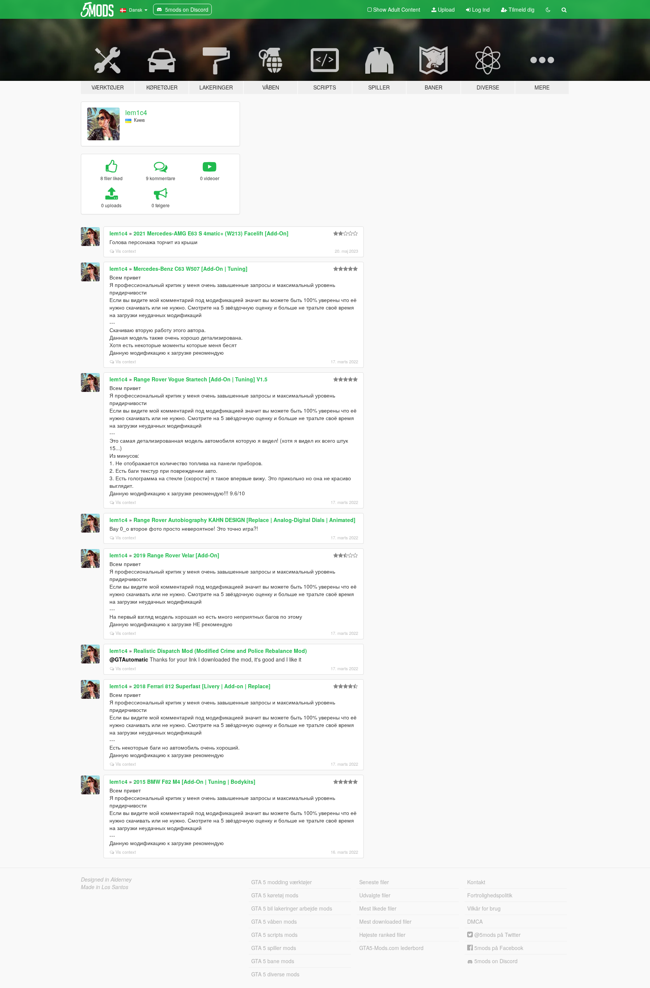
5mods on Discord (495, 961)
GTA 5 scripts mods (274, 934)
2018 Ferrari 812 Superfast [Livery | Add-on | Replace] (202, 686)
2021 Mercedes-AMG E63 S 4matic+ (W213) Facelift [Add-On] (211, 233)
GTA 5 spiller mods (273, 948)
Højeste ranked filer (382, 934)
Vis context (125, 251)
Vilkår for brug (484, 908)
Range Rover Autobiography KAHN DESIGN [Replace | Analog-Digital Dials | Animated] (244, 520)
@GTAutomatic (128, 659)
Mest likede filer (377, 908)
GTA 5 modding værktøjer (281, 882)
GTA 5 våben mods (274, 921)
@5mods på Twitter (497, 934)
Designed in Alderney (106, 879)
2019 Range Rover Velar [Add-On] (176, 555)
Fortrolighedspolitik (489, 895)
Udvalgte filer (374, 895)
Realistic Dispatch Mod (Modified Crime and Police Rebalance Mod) (220, 650)
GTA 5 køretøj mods (274, 895)
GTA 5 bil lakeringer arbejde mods (291, 908)
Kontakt (476, 882)
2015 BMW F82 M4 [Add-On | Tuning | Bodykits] (194, 781)
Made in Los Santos (104, 887)
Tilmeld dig (521, 9)
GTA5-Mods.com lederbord (391, 948)
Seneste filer (374, 882)
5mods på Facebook (498, 948)
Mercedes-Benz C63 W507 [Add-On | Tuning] (191, 268)
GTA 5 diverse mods (275, 974)
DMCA (475, 921)
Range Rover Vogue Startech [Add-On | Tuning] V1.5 (200, 379)
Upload (445, 9)
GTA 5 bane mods (272, 961)
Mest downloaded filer (385, 921)
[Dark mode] (548, 9)
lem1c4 (136, 112)
